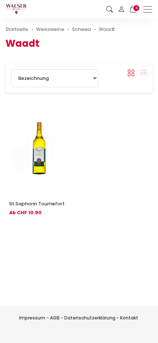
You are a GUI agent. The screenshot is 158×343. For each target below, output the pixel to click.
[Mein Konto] (121, 9)
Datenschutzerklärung (89, 318)
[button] (109, 9)
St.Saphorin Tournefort (37, 204)
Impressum (32, 318)
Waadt (22, 43)
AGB (55, 318)
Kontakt (129, 318)
